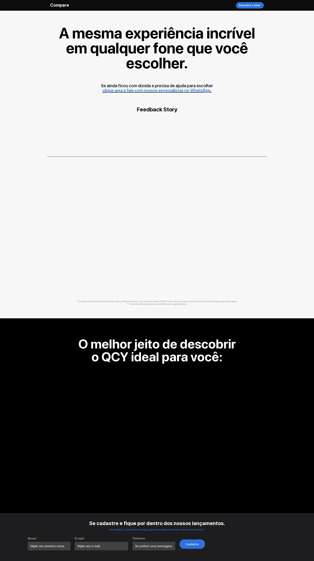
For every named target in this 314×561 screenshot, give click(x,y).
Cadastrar (192, 544)
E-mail (80, 538)
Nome (32, 538)
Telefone (138, 538)
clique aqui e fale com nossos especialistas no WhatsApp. (157, 90)
